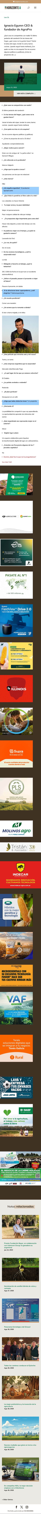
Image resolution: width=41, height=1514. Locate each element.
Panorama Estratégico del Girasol (17, 1327)
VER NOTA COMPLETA (25, 93)
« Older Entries (7, 1500)
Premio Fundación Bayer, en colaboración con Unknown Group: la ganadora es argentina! (20, 1245)
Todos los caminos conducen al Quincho (19, 1365)
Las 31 (6, 17)
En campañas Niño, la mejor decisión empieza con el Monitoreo (18, 1487)
